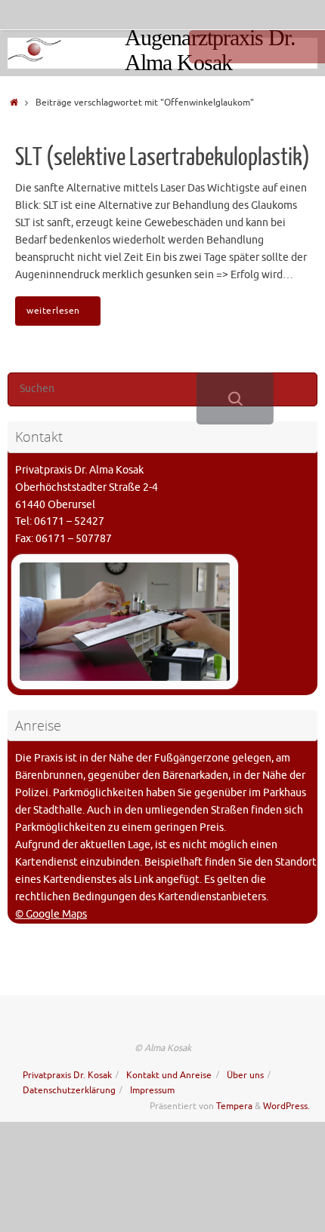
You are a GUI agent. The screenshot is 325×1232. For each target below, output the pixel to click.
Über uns (245, 1075)
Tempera (234, 1106)
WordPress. (286, 1106)
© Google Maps (51, 914)
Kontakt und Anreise (169, 1075)
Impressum (152, 1090)
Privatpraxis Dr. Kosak (67, 1075)
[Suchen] (235, 398)
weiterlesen (53, 311)
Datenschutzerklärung (69, 1090)
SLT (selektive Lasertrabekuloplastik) (162, 157)
